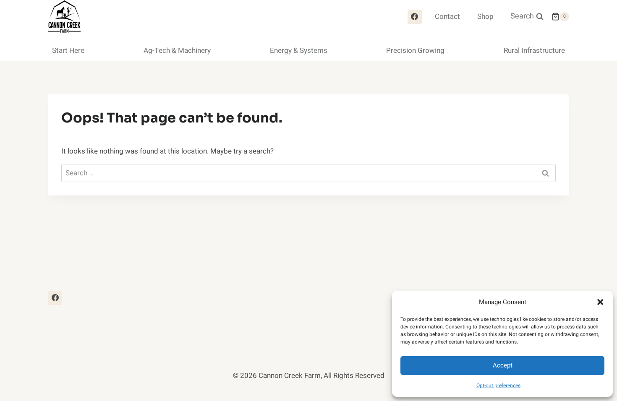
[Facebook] (415, 17)
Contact (447, 16)
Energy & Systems (298, 50)
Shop (485, 16)
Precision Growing (415, 50)
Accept (502, 365)
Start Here (68, 50)
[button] (600, 302)
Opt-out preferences (498, 385)
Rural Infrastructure (534, 50)
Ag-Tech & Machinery (177, 50)
